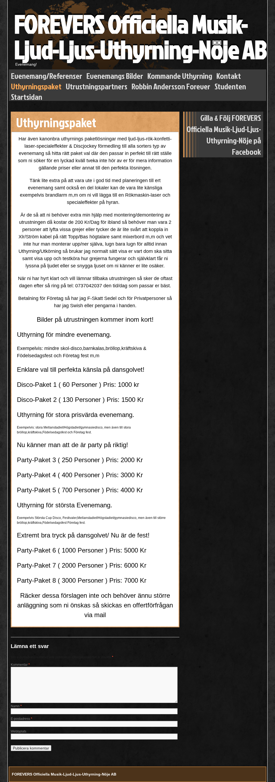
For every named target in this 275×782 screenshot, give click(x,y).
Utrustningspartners (96, 85)
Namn (16, 706)
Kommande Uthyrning (179, 74)
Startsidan (26, 95)
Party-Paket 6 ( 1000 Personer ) (62, 550)
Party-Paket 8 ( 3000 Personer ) (62, 580)
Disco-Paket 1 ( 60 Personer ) (59, 384)
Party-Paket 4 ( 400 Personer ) (61, 475)
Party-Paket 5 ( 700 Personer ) (60, 490)
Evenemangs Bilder (114, 74)
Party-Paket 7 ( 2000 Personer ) (62, 565)
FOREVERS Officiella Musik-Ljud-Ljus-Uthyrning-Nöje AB (140, 36)
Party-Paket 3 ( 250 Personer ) (60, 459)
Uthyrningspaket (36, 85)
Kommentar (20, 665)
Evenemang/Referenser (46, 74)
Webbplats (18, 731)
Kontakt (228, 74)
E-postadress (21, 719)
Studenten (230, 85)
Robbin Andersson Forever (171, 85)
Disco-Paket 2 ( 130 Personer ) (61, 399)
